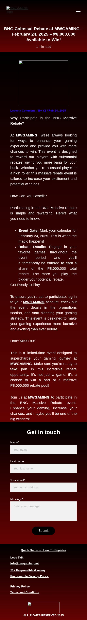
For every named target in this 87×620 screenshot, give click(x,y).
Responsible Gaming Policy (29, 576)
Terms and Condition (24, 592)
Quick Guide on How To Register (43, 550)
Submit (43, 530)
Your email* (17, 480)
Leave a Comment (22, 110)
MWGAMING (26, 135)
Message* (16, 499)
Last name (17, 461)
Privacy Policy (20, 586)
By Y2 (42, 110)
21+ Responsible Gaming (27, 570)
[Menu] (78, 11)
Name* (14, 442)
